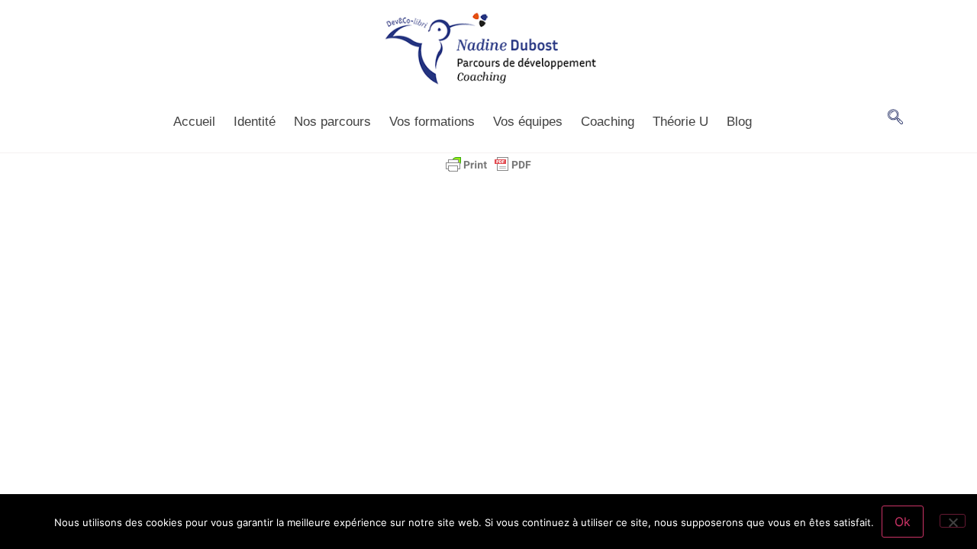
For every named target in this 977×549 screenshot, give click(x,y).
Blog (739, 121)
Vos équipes (528, 121)
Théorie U (680, 121)
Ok (903, 521)
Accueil (194, 121)
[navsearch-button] (895, 118)
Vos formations (432, 121)
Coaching (607, 121)
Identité (255, 121)
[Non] (953, 521)
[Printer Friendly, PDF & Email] (488, 164)
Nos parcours (332, 121)
